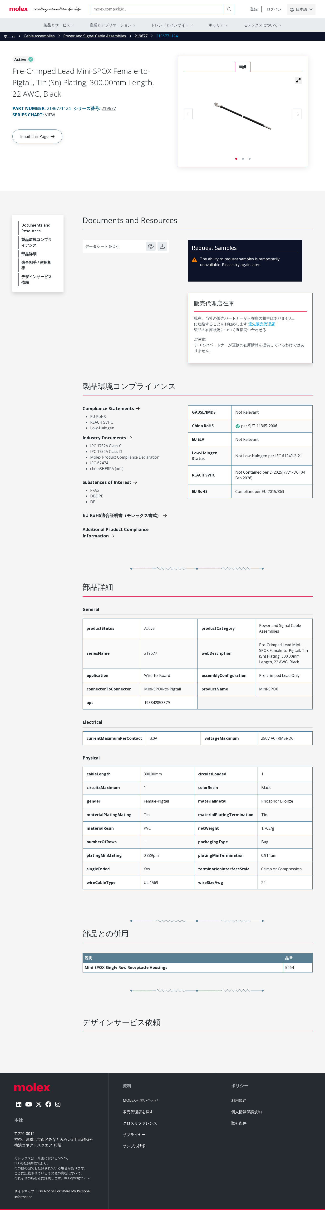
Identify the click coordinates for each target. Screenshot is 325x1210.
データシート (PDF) (101, 246)
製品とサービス (57, 25)
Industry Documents (104, 438)
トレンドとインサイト (170, 25)
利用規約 (238, 1100)
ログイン (274, 9)
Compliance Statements (108, 408)
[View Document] (151, 246)
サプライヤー (134, 1134)
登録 (254, 9)
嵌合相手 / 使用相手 (36, 265)
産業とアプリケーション (111, 25)
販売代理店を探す (138, 1111)
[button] (298, 80)
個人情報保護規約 (246, 1111)
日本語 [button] (301, 9)
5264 (289, 967)
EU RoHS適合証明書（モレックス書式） (122, 515)
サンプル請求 (134, 1146)
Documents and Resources (35, 228)
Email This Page (34, 136)
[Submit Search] (229, 9)
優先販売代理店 (261, 324)
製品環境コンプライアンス (36, 242)
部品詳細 (29, 253)
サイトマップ (24, 1191)
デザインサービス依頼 (36, 279)
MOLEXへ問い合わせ (140, 1100)
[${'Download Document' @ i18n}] (162, 246)
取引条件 (238, 1123)
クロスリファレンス (140, 1123)
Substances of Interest (107, 482)
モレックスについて (260, 25)
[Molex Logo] (45, 9)
